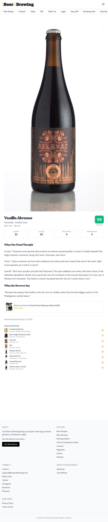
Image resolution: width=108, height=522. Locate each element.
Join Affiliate (62, 473)
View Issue (18, 308)
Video (33, 11)
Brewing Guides (63, 439)
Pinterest (6, 491)
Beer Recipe (9, 11)
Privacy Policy (7, 503)
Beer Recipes (62, 431)
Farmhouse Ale (89, 11)
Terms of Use (7, 507)
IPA (41, 11)
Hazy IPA (74, 11)
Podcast (22, 11)
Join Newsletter (10, 444)
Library (59, 453)
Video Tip (52, 11)
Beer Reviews (62, 435)
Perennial (8, 222)
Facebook (6, 487)
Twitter (5, 480)
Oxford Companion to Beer (67, 442)
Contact (5, 469)
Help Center (7, 476)
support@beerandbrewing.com (15, 473)
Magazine (61, 450)
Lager (63, 11)
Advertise (61, 469)
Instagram (6, 484)
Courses (60, 446)
